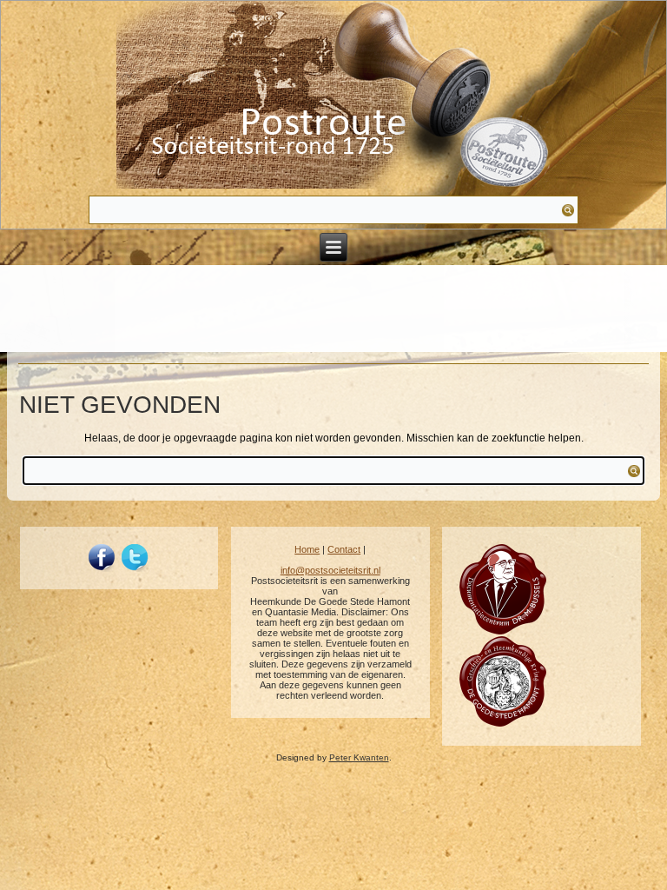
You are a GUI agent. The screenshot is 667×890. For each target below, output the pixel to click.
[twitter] (135, 558)
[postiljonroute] (102, 558)
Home (307, 549)
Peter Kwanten (359, 757)
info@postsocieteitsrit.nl (330, 570)
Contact (343, 549)
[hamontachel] (502, 631)
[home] (333, 96)
